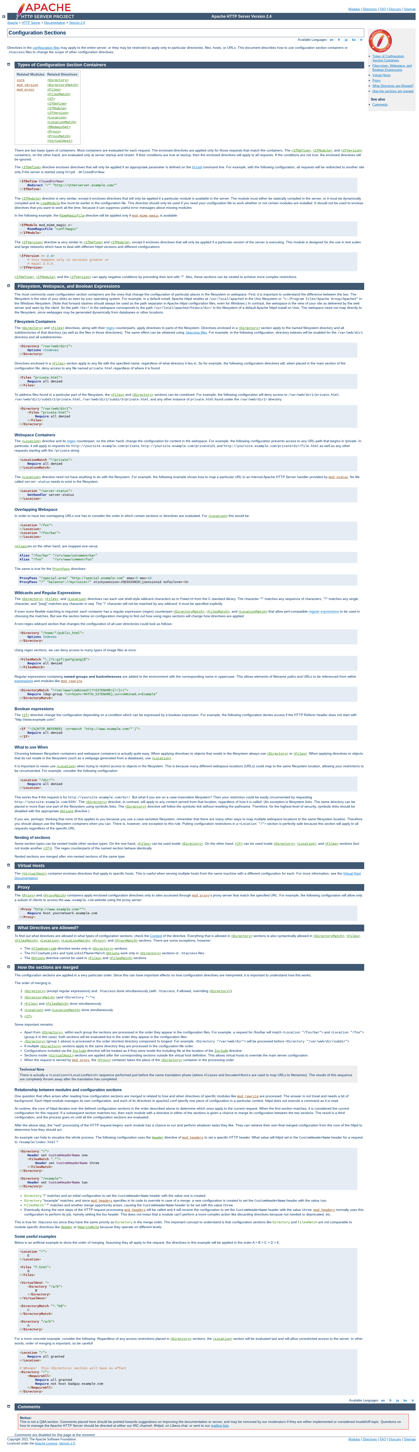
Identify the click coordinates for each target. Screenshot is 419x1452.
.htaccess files (196, 332)
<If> (51, 99)
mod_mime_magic (145, 216)
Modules (354, 9)
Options (66, 811)
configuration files (46, 48)
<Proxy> (54, 132)
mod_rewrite (71, 681)
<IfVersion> (58, 113)
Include (79, 1051)
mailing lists (220, 1425)
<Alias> (21, 546)
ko (354, 40)
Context (156, 936)
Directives (370, 9)
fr (339, 40)
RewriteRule (88, 1227)
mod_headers (192, 1138)
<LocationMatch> (61, 122)
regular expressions (324, 611)
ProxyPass (61, 569)
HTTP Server (31, 23)
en (331, 40)
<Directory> (58, 80)
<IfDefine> (57, 104)
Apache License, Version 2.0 (55, 1443)
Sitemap (410, 9)
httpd (197, 167)
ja (346, 40)
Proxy (376, 80)
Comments (380, 104)
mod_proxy (25, 90)
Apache (12, 23)
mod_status (338, 477)
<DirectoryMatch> (62, 85)
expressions (24, 681)
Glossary (395, 9)
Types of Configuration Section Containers (388, 58)
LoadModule (50, 203)
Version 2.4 (77, 23)
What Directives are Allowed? (392, 86)
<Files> (54, 90)
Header (157, 1138)
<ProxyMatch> (59, 136)
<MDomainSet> (59, 127)
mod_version (27, 85)
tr (361, 40)
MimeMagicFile (72, 216)
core (20, 80)
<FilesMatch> (59, 94)
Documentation (54, 23)
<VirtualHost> (60, 141)
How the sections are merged (392, 91)
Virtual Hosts (381, 75)
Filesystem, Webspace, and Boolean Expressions (392, 68)
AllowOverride (43, 949)
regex (110, 328)
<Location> (57, 117)
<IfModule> (57, 108)
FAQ (383, 9)
